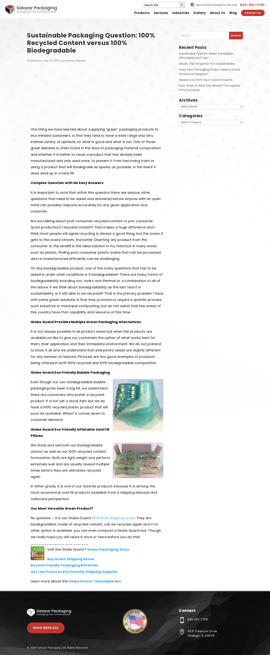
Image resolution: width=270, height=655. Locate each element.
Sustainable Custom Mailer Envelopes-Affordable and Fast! (207, 55)
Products (142, 13)
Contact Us (253, 13)
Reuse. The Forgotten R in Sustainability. (207, 64)
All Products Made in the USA (216, 5)
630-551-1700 (252, 5)
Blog (233, 13)
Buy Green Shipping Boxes (70, 559)
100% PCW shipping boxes (113, 518)
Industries (180, 13)
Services (161, 13)
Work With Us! (46, 627)
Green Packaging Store (108, 549)
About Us (217, 13)
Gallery (199, 13)
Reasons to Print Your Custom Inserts (205, 80)
